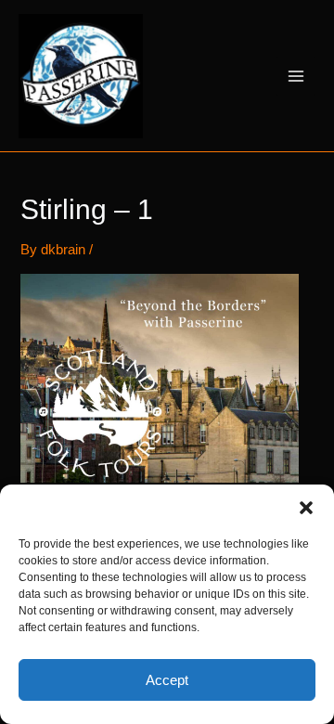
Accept (167, 680)
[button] (306, 507)
